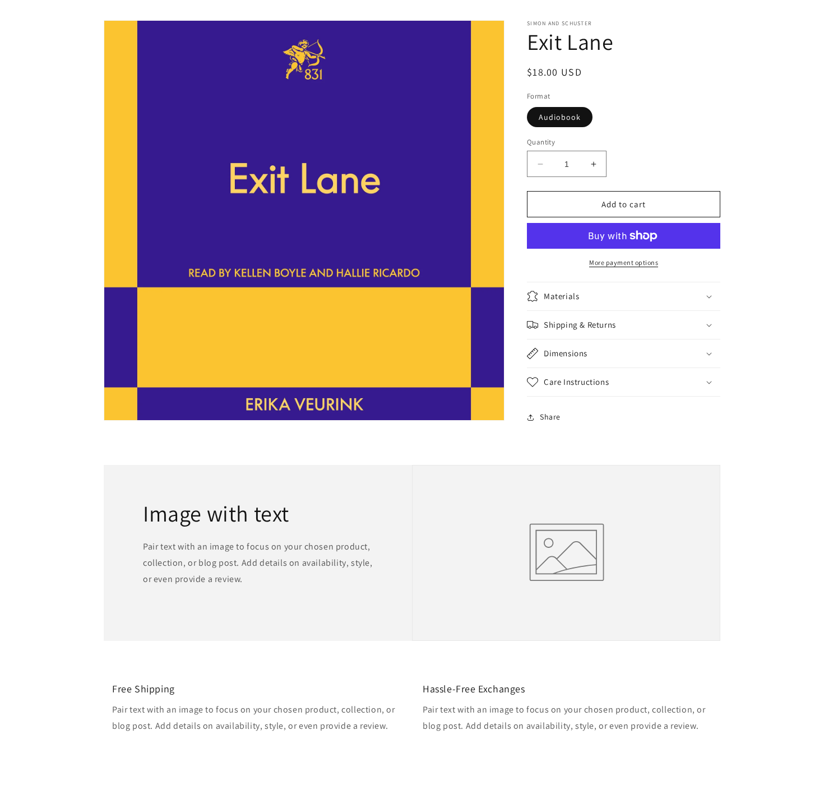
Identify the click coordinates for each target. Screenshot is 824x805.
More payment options (623, 262)
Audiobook (560, 117)
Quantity (541, 142)
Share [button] (550, 417)
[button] (623, 296)
